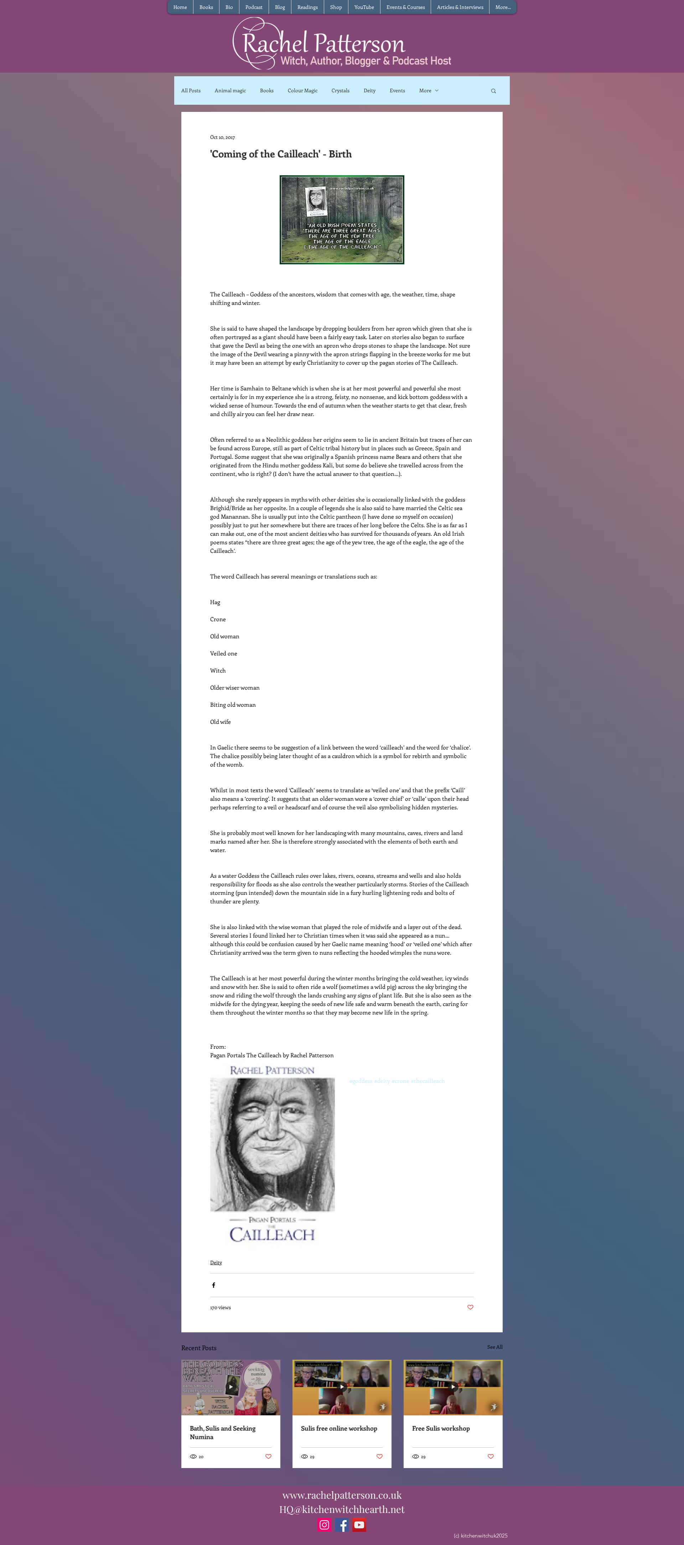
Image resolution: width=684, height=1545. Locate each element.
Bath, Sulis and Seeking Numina (222, 1432)
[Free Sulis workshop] (453, 1387)
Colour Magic (302, 90)
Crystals (340, 90)
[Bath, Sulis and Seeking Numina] (230, 1387)
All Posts (191, 90)
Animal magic (230, 90)
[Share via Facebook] (213, 1285)
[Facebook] (342, 1525)
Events (397, 90)
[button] (493, 90)
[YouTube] (359, 1525)
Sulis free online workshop (339, 1428)
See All (495, 1346)
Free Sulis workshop (441, 1428)
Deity (369, 90)
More (425, 90)
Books (267, 90)
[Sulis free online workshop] (342, 1387)
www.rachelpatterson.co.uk (342, 1494)
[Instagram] (324, 1525)
